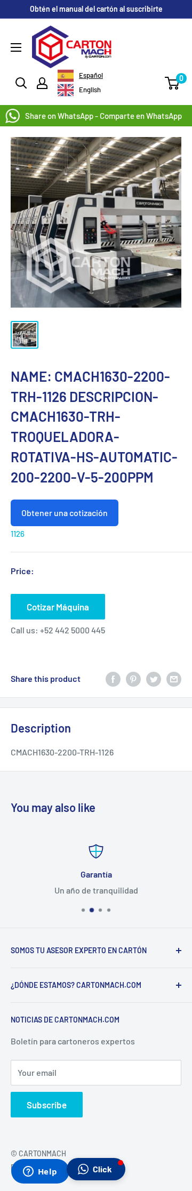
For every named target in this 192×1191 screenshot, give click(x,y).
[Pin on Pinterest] (133, 678)
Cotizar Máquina (58, 606)
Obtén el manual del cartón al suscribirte (96, 8)
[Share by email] (173, 678)
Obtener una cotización (64, 513)
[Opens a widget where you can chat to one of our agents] (40, 1172)
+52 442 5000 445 (72, 630)
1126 (18, 533)
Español (91, 75)
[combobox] (80, 75)
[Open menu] (16, 47)
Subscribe (47, 1104)
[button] (96, 1169)
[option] (79, 90)
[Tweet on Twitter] (153, 678)
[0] (172, 83)
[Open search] (21, 83)
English (90, 89)
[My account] (42, 83)
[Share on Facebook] (113, 678)
